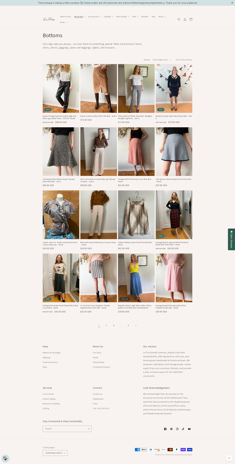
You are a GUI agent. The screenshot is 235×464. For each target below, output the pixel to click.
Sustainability (98, 362)
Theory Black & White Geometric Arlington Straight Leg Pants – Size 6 (135, 117)
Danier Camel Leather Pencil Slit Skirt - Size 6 (98, 116)
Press (95, 403)
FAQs (45, 367)
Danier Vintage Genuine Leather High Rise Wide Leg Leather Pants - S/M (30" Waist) (59, 117)
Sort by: (147, 59)
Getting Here (98, 399)
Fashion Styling (49, 399)
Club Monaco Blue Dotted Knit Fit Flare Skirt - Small (173, 180)
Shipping (46, 357)
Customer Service (50, 362)
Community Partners (101, 367)
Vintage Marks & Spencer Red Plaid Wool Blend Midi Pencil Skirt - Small (172, 243)
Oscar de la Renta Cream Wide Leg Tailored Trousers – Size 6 (97, 180)
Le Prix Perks (48, 394)
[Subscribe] (89, 429)
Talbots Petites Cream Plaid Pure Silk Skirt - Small (135, 243)
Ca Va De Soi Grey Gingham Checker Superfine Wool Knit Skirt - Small (95, 307)
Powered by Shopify (186, 455)
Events (95, 357)
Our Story (97, 352)
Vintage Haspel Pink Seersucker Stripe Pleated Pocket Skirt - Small (171, 307)
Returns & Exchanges (52, 352)
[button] (80, 16)
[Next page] (136, 325)
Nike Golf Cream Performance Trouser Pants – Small (98, 243)
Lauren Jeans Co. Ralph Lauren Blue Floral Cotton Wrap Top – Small (60, 243)
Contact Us (97, 394)
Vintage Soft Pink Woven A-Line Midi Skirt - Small (135, 180)
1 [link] (99, 325)
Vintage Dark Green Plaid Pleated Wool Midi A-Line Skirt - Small (60, 307)
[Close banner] (232, 2)
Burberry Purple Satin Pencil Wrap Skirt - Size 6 (174, 117)
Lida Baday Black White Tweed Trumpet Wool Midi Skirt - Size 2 (59, 180)
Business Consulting (51, 403)
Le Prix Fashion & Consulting (169, 455)
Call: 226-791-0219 (101, 408)
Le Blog (46, 408)
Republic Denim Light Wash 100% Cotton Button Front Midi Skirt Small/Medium (134, 307)
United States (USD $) (54, 453)
